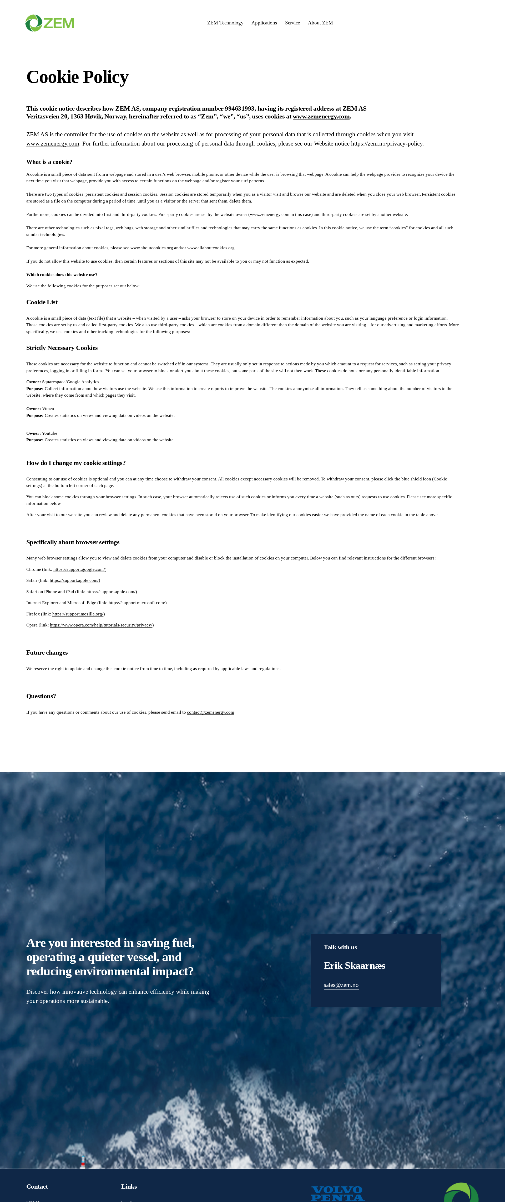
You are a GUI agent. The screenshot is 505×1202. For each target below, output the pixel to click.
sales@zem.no (341, 984)
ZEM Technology (225, 22)
